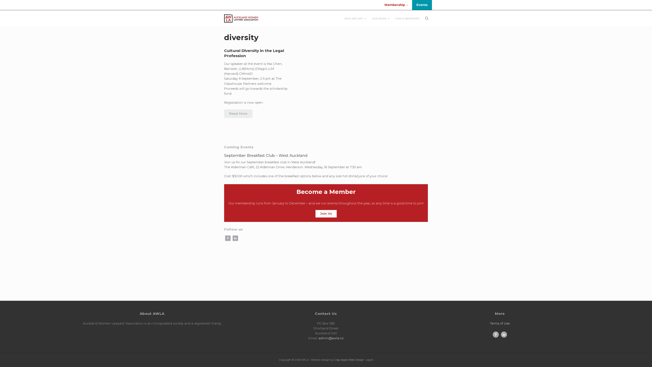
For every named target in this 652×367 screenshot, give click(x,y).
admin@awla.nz (331, 338)
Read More (238, 115)
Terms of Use (500, 323)
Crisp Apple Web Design (349, 359)
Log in (369, 359)
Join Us (326, 213)
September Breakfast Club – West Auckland (265, 155)
